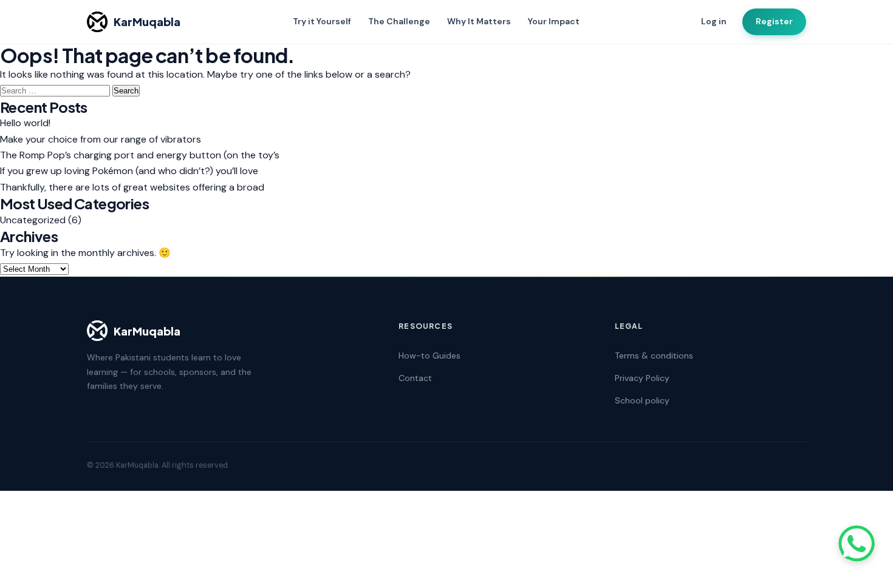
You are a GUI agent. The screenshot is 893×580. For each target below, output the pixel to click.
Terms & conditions (654, 355)
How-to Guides (429, 355)
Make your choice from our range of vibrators (100, 139)
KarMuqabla (147, 22)
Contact (415, 378)
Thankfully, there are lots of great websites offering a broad (132, 187)
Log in (714, 21)
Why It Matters (479, 21)
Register (774, 21)
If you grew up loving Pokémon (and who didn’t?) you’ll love (129, 170)
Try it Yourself (322, 21)
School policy (642, 400)
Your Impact (554, 21)
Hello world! (25, 122)
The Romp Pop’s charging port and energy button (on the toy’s (139, 155)
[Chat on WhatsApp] (856, 543)
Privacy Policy (642, 378)
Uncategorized (33, 220)
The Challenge (399, 21)
